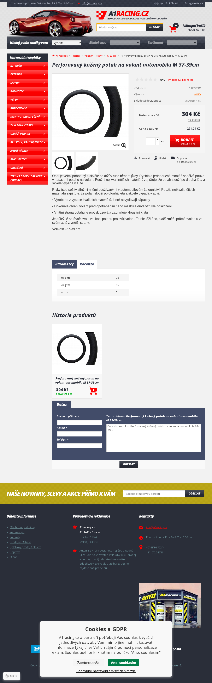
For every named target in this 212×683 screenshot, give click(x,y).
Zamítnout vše (88, 662)
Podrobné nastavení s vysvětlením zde (106, 671)
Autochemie (18, 108)
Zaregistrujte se (193, 3)
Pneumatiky (18, 159)
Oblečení (16, 168)
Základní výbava (21, 125)
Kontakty (15, 537)
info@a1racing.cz (92, 3)
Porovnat (144, 158)
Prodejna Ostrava (20, 542)
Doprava (15, 552)
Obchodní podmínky (22, 527)
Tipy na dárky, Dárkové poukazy (26, 178)
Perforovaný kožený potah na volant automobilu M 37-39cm (77, 380)
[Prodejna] (171, 605)
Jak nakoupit (17, 532)
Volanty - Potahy (93, 55)
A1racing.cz (131, 15)
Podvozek (17, 91)
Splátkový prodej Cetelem (25, 547)
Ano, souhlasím (123, 662)
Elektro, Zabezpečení (25, 117)
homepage (62, 55)
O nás (13, 557)
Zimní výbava (19, 151)
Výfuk (14, 100)
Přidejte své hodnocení (181, 79)
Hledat (154, 27)
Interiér (16, 66)
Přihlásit (173, 3)
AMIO (197, 94)
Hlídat (162, 158)
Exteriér (16, 74)
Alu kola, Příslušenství (26, 142)
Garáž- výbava (20, 134)
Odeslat (194, 493)
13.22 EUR (194, 120)
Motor (14, 83)
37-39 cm (112, 55)
